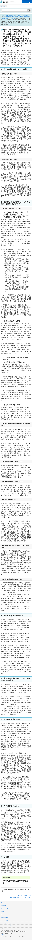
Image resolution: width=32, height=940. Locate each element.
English (4, 6)
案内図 (2, 934)
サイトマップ (3, 902)
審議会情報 (17, 15)
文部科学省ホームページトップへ (21, 898)
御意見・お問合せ (4, 917)
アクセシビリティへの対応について (8, 925)
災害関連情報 (3, 905)
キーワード (3, 914)
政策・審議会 (9, 15)
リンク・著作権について (6, 923)
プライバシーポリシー (5, 920)
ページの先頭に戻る (25, 895)
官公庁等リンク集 (4, 908)
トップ (2, 15)
